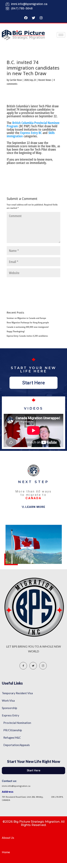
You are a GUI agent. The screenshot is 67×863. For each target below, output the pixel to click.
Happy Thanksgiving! (16, 331)
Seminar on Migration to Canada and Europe (26, 318)
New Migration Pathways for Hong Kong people (28, 322)
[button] (33, 383)
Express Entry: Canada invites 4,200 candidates (27, 335)
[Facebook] (26, 17)
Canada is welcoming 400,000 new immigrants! (28, 327)
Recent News (44, 80)
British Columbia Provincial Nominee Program (33, 124)
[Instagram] (41, 17)
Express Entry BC (31, 132)
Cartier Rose (16, 80)
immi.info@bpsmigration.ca (29, 4)
